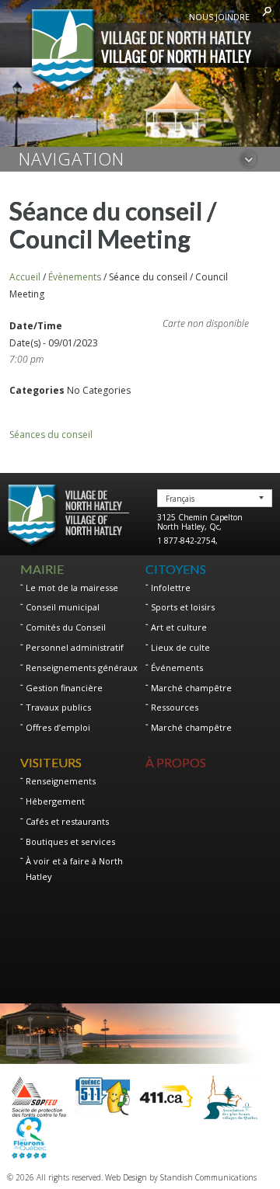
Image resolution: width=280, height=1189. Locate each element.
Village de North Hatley (140, 52)
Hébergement (55, 801)
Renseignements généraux (82, 667)
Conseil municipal (63, 607)
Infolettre (171, 587)
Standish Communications (208, 1177)
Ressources (174, 707)
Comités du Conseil (66, 627)
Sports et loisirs (183, 607)
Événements (177, 667)
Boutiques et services (70, 841)
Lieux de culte (180, 647)
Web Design (126, 1177)
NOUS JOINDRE (219, 17)
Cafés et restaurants (67, 821)
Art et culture (179, 627)
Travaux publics (58, 707)
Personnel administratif (75, 647)
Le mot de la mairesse (72, 587)
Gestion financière (64, 688)
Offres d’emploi (58, 727)
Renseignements (61, 781)
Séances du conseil (51, 434)
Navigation (71, 158)
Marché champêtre (191, 688)
